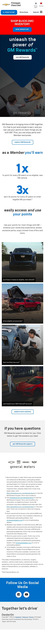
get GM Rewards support (22, 444)
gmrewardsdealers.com (15, 520)
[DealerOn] (8, 615)
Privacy (31, 617)
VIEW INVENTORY (22, 29)
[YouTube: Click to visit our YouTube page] (26, 595)
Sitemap (25, 617)
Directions (24, 12)
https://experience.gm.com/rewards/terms (21, 493)
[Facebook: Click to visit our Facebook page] (19, 595)
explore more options (22, 412)
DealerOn (18, 617)
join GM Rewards (22, 57)
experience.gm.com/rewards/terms (22, 497)
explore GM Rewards (23, 142)
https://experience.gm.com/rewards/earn (20, 506)
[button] (9, 12)
